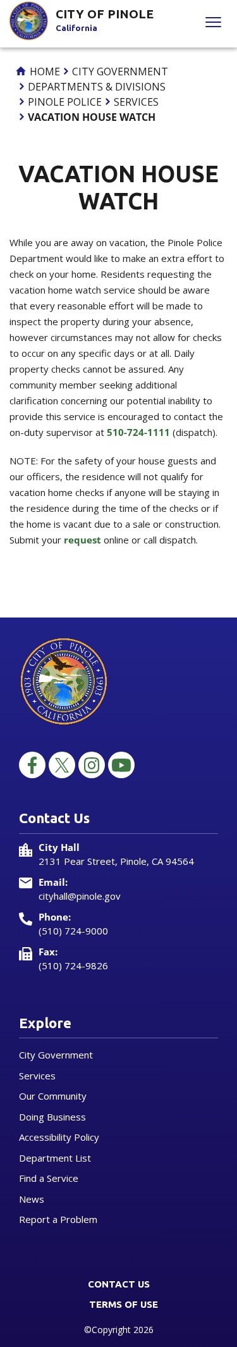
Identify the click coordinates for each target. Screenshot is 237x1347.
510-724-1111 (138, 432)
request (82, 539)
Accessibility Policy (59, 1137)
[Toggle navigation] (213, 23)
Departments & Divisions (97, 87)
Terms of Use (123, 1304)
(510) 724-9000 (73, 930)
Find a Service (48, 1178)
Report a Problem (58, 1219)
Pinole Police (65, 102)
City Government (120, 71)
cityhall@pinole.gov (80, 896)
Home (43, 71)
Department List (55, 1157)
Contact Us (119, 1284)
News (31, 1199)
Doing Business (52, 1116)
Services (136, 102)
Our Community (53, 1095)
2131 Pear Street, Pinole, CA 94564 (116, 861)
